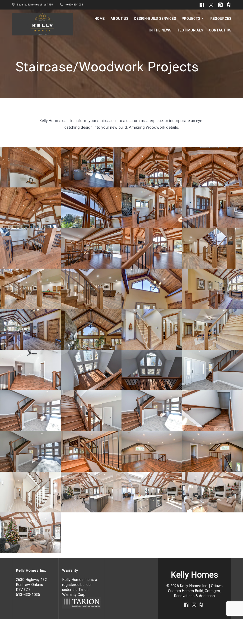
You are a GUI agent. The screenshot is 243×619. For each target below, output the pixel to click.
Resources (221, 18)
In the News (161, 30)
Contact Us (220, 30)
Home (100, 18)
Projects (191, 18)
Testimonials (190, 30)
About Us (120, 18)
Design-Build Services (155, 18)
